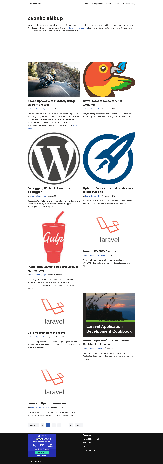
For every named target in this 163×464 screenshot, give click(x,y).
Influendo (87, 443)
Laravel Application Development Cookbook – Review (106, 342)
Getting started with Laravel (47, 333)
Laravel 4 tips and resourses (47, 403)
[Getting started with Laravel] (54, 311)
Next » (79, 425)
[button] (102, 3)
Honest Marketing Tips (92, 439)
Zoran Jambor (89, 450)
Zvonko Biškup (35, 109)
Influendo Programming (78, 28)
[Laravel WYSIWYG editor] (109, 229)
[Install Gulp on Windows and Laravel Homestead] (54, 237)
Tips (44, 109)
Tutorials (101, 255)
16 (71, 425)
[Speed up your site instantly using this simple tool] (54, 79)
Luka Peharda (88, 446)
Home (87, 3)
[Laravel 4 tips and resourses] (54, 381)
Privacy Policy (129, 3)
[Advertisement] (81, 48)
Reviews (101, 348)
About (108, 3)
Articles (46, 337)
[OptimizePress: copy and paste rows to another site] (109, 158)
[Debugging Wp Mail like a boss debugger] (54, 158)
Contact (117, 3)
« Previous (33, 425)
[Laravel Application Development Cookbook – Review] (109, 315)
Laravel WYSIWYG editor (99, 251)
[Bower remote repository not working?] (109, 79)
